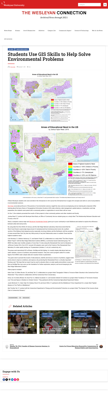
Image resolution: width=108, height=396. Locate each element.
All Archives (8, 39)
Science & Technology (82, 30)
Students (89, 316)
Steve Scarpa (92, 326)
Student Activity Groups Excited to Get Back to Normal (85, 329)
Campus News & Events (22, 49)
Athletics (41, 30)
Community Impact (65, 30)
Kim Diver (10, 206)
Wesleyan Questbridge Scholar (38, 221)
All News (11, 49)
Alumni (17, 30)
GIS (20, 297)
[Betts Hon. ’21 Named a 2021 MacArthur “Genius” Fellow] (54, 322)
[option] (54, 97)
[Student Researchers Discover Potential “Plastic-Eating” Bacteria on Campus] (22, 322)
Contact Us (5, 376)
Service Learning (26, 297)
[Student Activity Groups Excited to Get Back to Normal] (85, 322)
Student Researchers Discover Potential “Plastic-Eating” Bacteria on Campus (20, 328)
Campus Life (52, 30)
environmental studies (13, 297)
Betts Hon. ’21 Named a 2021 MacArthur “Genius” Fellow (51, 329)
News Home (8, 30)
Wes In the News (97, 30)
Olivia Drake (12, 66)
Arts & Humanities (29, 30)
